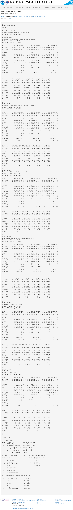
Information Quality (41, 500)
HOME (4, 7)
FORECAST (10, 7)
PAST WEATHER (20, 7)
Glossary (38, 503)
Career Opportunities (60, 503)
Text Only (25, 16)
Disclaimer (39, 499)
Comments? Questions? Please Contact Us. (22, 508)
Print (30, 16)
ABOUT (67, 7)
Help (37, 502)
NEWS (53, 7)
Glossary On (42, 16)
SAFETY (28, 7)
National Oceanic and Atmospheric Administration (24, 500)
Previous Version (18, 16)
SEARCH (60, 7)
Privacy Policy (58, 499)
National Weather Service (18, 502)
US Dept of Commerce (17, 499)
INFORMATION (37, 7)
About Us (57, 502)
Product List (35, 16)
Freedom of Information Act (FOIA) (63, 500)
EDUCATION (46, 7)
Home (2, 16)
